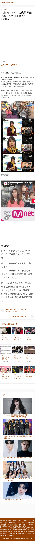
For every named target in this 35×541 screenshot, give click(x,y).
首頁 (2, 9)
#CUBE (4, 65)
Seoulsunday (8, 2)
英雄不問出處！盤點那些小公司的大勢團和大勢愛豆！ (5, 377)
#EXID (14, 65)
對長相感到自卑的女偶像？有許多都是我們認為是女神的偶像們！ (17, 339)
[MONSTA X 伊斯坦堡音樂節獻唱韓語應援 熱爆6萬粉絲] (17, 427)
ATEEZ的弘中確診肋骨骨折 (12, 500)
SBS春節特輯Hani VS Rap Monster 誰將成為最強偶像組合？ (17, 377)
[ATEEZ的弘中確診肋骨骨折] (17, 490)
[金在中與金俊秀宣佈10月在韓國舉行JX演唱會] (17, 448)
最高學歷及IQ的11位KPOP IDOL (5, 339)
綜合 (6, 9)
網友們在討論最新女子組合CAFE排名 (5, 358)
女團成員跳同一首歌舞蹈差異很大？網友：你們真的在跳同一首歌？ (29, 377)
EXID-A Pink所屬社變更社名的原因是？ (29, 339)
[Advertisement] (17, 39)
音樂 (27, 355)
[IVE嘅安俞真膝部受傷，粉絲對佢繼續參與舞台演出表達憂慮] (17, 469)
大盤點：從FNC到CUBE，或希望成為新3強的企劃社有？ (17, 358)
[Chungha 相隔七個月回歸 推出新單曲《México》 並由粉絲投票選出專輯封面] (17, 406)
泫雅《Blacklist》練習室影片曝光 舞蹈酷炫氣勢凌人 (29, 358)
